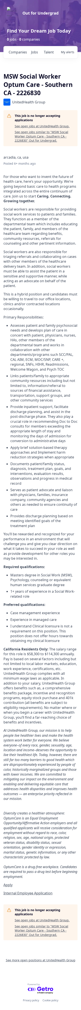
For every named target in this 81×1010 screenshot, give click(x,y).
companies (18, 52)
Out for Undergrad (40, 13)
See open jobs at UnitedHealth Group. (42, 126)
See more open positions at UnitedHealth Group (40, 960)
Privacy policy (31, 1000)
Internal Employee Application (27, 893)
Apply (8, 884)
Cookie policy (50, 1000)
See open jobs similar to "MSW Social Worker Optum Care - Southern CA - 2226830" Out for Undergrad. (41, 136)
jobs (34, 52)
